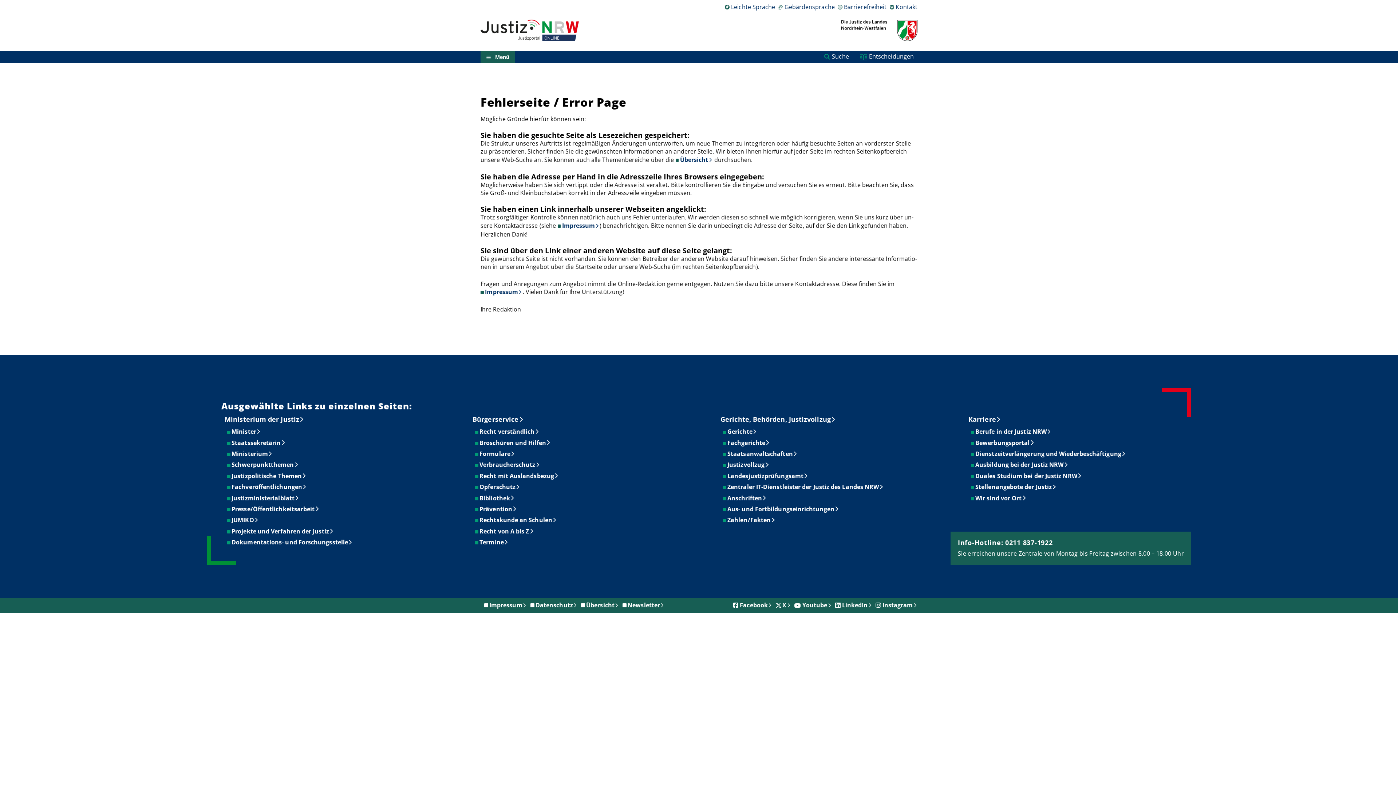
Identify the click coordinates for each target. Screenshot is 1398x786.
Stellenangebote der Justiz (1014, 487)
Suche (840, 56)
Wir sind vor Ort (999, 498)
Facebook (754, 605)
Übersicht (694, 160)
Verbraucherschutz (507, 465)
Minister (244, 432)
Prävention (496, 509)
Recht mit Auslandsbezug (517, 476)
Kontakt (906, 7)
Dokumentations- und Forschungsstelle (290, 542)
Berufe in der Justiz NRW (1011, 432)
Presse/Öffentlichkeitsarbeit (273, 509)
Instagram (897, 605)
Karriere (982, 419)
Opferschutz (498, 487)
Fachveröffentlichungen (267, 487)
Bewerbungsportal (1003, 443)
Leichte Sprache (753, 7)
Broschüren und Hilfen (513, 443)
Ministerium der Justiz (262, 419)
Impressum (578, 226)
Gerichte (740, 432)
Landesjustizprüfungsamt (765, 476)
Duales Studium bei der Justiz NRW (1026, 476)
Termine (492, 542)
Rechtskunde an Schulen (516, 520)
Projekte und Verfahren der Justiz (280, 531)
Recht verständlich (507, 432)
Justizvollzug (746, 465)
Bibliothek (495, 498)
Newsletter (644, 605)
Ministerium (250, 454)
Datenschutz (554, 605)
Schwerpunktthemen (263, 465)
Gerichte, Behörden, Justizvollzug (775, 419)
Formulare (495, 454)
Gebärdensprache (809, 7)
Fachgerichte (746, 443)
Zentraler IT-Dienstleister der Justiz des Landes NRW (803, 487)
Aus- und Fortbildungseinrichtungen (781, 509)
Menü (502, 56)
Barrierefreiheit (865, 7)
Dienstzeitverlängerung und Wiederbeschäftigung (1048, 454)
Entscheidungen (891, 56)
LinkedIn (855, 605)
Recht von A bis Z (504, 531)
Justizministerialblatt (263, 498)
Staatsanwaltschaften (760, 454)
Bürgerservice (495, 419)
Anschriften (745, 498)
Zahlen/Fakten (749, 520)
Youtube (815, 605)
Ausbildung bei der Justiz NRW (1019, 465)
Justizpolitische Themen (267, 476)
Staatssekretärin (256, 443)
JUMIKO (243, 520)
